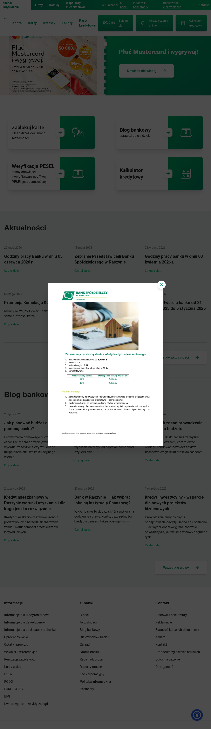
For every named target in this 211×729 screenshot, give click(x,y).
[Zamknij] (161, 285)
